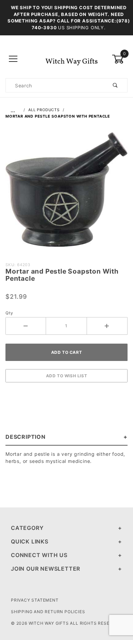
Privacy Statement (35, 600)
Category (27, 527)
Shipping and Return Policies (48, 611)
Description (25, 436)
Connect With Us (39, 555)
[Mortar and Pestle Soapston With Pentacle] (66, 193)
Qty (9, 312)
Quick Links (29, 541)
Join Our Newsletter (45, 568)
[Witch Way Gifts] (66, 59)
